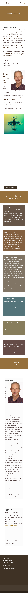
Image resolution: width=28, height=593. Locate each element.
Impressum (9, 587)
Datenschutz (17, 587)
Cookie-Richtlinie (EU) (13, 589)
